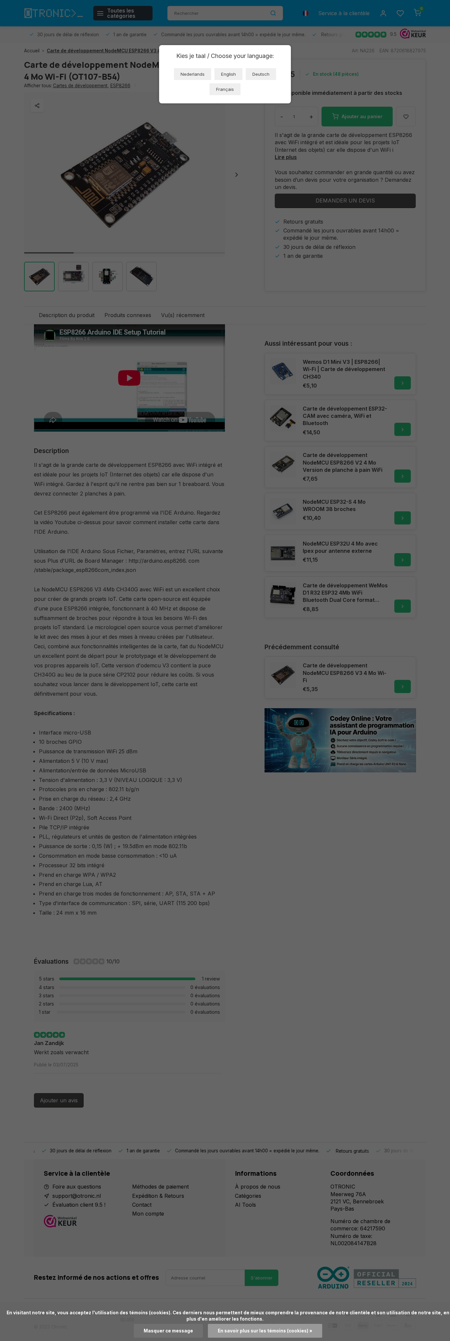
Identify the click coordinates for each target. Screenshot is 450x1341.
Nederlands (193, 74)
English (228, 74)
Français (225, 89)
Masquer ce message (168, 1330)
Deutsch (260, 74)
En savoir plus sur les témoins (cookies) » (265, 1330)
